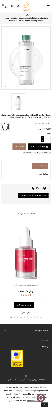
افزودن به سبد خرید (39, 146)
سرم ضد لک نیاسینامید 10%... (26, 285)
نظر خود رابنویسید (42, 123)
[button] (11, 317)
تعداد (46, 174)
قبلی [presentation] (28, 312)
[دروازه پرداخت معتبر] (17, 359)
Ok (44, 404)
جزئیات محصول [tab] (40, 166)
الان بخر (19, 146)
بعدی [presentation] (24, 312)
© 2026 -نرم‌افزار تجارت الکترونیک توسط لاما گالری (26, 379)
